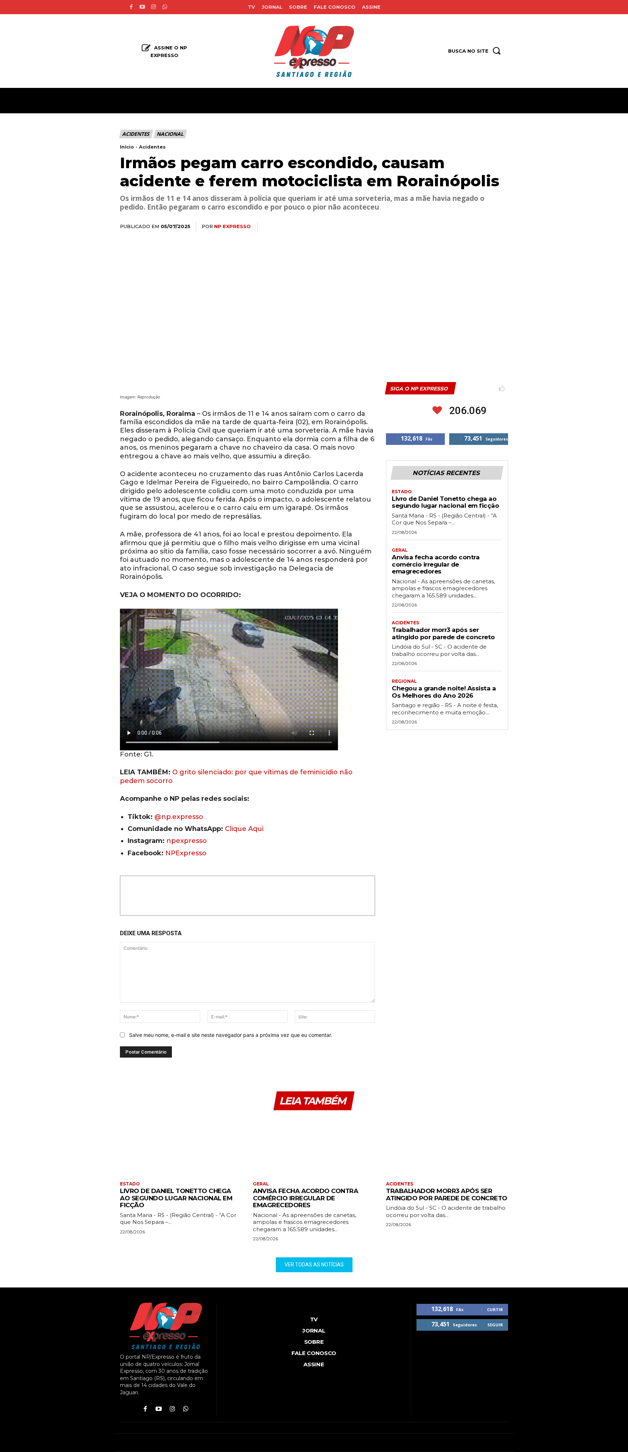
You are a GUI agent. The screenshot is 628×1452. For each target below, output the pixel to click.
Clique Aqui (244, 829)
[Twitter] (433, 227)
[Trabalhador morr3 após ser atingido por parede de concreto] (447, 1146)
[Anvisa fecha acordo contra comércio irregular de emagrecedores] (314, 1146)
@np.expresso (178, 817)
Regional (404, 681)
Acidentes (135, 133)
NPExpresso (185, 853)
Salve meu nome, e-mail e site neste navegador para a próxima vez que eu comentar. (230, 1035)
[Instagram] (153, 7)
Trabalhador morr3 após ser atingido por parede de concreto (443, 633)
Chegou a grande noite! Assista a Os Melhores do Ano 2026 (444, 692)
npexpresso (186, 841)
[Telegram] (483, 227)
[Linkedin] (466, 227)
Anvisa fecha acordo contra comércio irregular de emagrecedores (435, 564)
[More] (500, 227)
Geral (400, 550)
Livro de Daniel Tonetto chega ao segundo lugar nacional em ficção (445, 502)
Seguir (495, 1324)
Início (127, 147)
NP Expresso (232, 226)
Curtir (495, 1309)
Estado (402, 491)
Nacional (170, 133)
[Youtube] (142, 7)
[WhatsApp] (450, 227)
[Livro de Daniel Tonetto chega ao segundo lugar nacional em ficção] (181, 1146)
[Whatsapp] (165, 7)
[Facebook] (131, 7)
